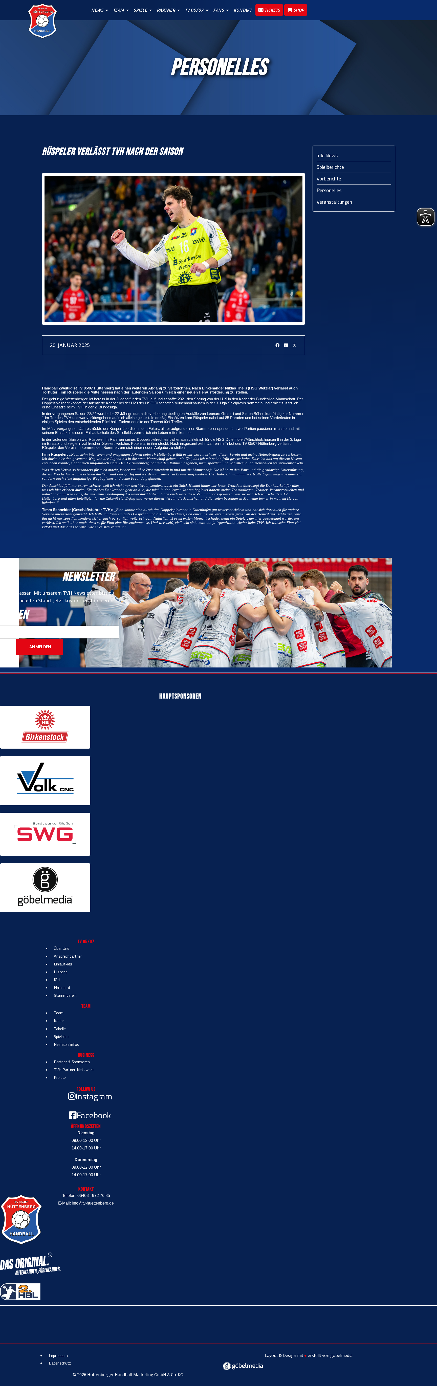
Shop (298, 10)
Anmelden (39, 647)
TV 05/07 (194, 10)
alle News (327, 155)
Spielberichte (330, 167)
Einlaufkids (63, 964)
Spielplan (61, 1036)
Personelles (329, 190)
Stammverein (65, 995)
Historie (61, 972)
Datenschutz (60, 1363)
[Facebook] (277, 345)
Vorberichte (329, 178)
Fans (218, 10)
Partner (166, 10)
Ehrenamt (62, 987)
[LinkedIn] (286, 345)
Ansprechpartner (68, 956)
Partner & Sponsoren (72, 1062)
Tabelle (60, 1029)
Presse (60, 1077)
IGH (57, 980)
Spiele (140, 10)
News (97, 10)
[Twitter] (294, 345)
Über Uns (61, 948)
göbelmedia (341, 1355)
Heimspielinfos (66, 1044)
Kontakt (243, 10)
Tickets (272, 10)
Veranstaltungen (334, 202)
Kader (59, 1021)
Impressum (58, 1355)
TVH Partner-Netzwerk (74, 1070)
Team (118, 10)
